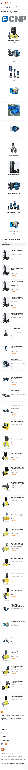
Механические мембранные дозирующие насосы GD (17, 453)
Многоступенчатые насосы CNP (13, 78)
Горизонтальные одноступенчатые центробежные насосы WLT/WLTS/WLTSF (16, 376)
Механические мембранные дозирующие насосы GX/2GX (17, 498)
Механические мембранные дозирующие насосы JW (17, 559)
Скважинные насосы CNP (13, 155)
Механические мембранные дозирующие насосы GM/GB (17, 468)
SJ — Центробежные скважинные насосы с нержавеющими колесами (17, 330)
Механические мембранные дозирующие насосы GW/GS (17, 483)
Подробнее (13, 259)
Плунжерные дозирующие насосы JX (17, 697)
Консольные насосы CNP (13, 59)
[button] (14, 244)
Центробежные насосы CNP (13, 193)
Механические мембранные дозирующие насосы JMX (17, 529)
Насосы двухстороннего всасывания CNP (13, 98)
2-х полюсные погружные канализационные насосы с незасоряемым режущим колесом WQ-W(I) (17, 283)
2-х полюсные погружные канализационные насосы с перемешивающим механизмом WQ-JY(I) (17, 299)
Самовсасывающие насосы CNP (13, 136)
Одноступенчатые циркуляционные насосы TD (17, 636)
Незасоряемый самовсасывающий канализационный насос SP (17, 605)
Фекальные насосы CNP (13, 174)
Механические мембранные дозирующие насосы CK (17, 422)
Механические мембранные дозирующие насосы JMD (17, 513)
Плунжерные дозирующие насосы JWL (17, 682)
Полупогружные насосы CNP (13, 117)
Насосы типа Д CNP (13, 231)
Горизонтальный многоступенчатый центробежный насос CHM (17, 391)
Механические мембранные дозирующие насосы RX (17, 574)
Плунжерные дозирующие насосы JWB (17, 667)
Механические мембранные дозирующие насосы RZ (17, 590)
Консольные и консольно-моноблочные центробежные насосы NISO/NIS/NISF (17, 407)
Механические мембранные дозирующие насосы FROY (17, 437)
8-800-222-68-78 (6, 7)
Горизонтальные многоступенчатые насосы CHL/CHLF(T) (17, 361)
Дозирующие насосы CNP (13, 40)
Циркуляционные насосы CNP (13, 212)
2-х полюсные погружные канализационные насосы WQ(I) (17, 252)
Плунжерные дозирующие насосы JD (17, 652)
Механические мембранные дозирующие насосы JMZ (17, 544)
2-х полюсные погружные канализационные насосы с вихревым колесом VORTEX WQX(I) (17, 267)
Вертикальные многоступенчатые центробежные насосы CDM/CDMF (16, 345)
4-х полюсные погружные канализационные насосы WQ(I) (17, 314)
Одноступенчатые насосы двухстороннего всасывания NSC (18, 621)
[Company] (3, 749)
